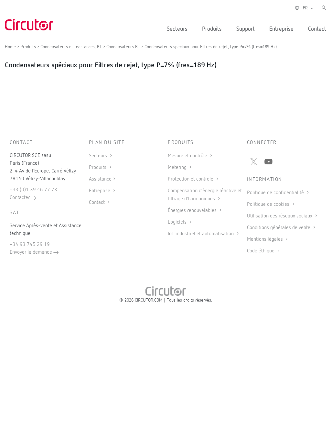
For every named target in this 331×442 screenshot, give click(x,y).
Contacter (20, 197)
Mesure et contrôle (188, 156)
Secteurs (177, 29)
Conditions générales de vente (279, 227)
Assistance (100, 179)
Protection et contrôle (191, 179)
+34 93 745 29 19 (30, 244)
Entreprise (281, 29)
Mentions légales (265, 239)
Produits (212, 29)
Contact (317, 29)
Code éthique (261, 251)
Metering (178, 167)
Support (245, 29)
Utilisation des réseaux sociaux (280, 216)
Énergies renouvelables (193, 210)
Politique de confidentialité (276, 192)
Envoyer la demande (31, 252)
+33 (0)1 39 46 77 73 (33, 190)
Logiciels (178, 222)
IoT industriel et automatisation (201, 234)
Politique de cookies (269, 204)
